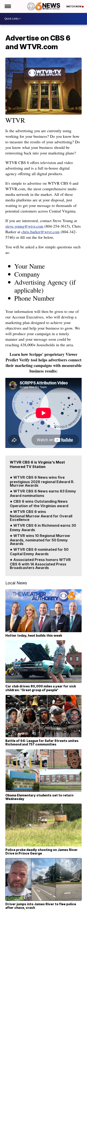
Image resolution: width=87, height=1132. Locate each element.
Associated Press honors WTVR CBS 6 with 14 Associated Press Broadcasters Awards (40, 564)
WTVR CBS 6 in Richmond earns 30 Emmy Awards (43, 528)
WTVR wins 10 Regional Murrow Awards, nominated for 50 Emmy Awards (40, 540)
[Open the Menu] (7, 6)
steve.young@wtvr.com (24, 226)
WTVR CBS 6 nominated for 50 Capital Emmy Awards (39, 552)
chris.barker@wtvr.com (40, 231)
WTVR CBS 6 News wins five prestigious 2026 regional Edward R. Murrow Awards (42, 482)
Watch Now (74, 6)
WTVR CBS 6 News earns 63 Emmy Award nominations (43, 493)
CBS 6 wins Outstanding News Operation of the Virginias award (39, 504)
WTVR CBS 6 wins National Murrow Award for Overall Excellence (41, 516)
